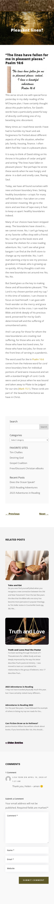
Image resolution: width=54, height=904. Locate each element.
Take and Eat (15, 585)
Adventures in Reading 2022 (19, 705)
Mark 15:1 (24, 388)
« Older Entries (14, 742)
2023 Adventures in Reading (25, 492)
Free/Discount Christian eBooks (27, 468)
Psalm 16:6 (38, 359)
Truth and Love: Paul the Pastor (24, 650)
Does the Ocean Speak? (22, 482)
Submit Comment (33, 880)
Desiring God (17, 457)
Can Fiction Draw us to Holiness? (21, 723)
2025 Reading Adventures (24, 487)
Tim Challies (16, 452)
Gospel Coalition (18, 463)
